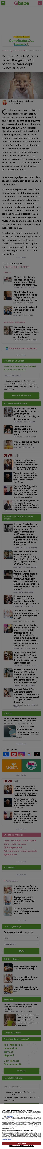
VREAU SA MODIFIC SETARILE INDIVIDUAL (21, 1146)
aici (21, 1123)
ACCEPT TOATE (21, 1143)
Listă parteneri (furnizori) (6, 1139)
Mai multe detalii (10, 1116)
